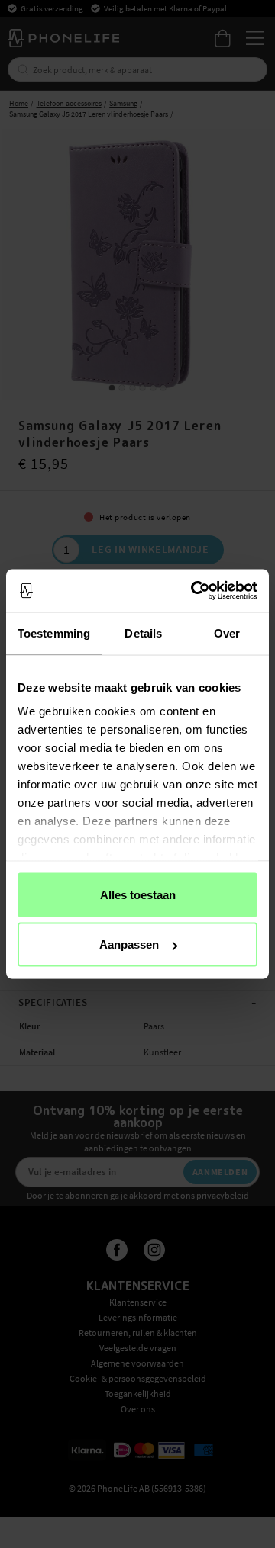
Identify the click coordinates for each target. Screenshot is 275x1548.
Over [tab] (227, 632)
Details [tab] (143, 632)
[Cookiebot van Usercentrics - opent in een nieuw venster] (194, 591)
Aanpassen (129, 944)
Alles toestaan (138, 894)
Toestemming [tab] (54, 632)
